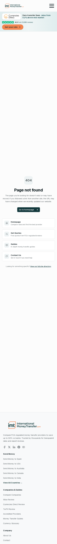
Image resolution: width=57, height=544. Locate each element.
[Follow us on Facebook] (4, 447)
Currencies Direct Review (14, 504)
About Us (7, 535)
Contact (6, 540)
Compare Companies (12, 495)
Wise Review (8, 499)
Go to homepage (26, 209)
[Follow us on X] (9, 447)
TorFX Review (9, 509)
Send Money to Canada (13, 473)
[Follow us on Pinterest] (18, 447)
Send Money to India (12, 478)
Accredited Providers (12, 514)
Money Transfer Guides (13, 518)
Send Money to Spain (12, 459)
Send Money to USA (11, 464)
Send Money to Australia (13, 468)
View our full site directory (40, 266)
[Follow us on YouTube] (23, 447)
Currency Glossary (11, 523)
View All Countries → (12, 483)
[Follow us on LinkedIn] (14, 447)
